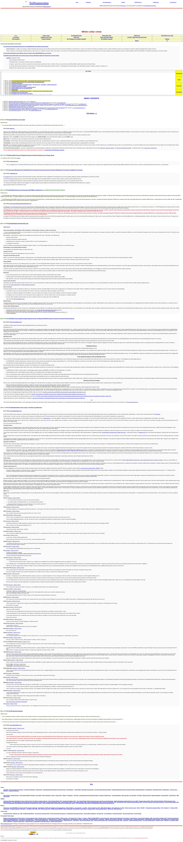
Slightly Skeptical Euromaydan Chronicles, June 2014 (126, 801)
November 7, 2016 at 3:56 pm (17, 660)
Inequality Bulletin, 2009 (66, 802)
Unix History (108, 807)
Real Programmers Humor (76, 819)
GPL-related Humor (93, 819)
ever (18, 565)
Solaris (138, 807)
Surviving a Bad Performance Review (103, 789)
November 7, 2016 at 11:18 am (14, 515)
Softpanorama (39, 3)
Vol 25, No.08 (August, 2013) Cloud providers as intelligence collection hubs (29, 802)
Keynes (53, 795)
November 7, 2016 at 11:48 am (12, 527)
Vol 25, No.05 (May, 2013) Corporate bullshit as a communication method (59, 803)
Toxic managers (16, 39)
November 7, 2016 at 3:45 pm (14, 758)
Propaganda (70, 795)
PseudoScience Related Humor (56, 820)
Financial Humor (133, 818)
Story (4, 184)
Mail (33, 809)
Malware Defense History (101, 809)
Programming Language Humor (27, 819)
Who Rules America (157, 789)
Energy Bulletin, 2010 (121, 802)
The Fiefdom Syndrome (106, 39)
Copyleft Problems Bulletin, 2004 (94, 802)
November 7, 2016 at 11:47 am (12, 550)
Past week (179, 85)
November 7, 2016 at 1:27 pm (24, 641)
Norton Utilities (76, 809)
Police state (76, 37)
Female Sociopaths (46, 39)
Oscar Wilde (38, 795)
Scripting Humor (66, 819)
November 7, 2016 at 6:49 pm (14, 690)
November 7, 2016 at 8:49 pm (13, 546)
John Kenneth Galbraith (25, 795)
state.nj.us (33, 101)
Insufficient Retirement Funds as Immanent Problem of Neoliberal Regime (128, 789)
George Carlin (59, 795)
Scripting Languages (15, 809)
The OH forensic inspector (15, 110)
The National (157, 414)
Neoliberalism (166, 789)
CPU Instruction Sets (45, 809)
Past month (179, 92)
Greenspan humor (53, 819)
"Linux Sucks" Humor (128, 819)
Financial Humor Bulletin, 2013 (115, 820)
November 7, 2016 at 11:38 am (12, 521)
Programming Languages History (153, 807)
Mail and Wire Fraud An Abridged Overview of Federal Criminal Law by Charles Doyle (29, 102)
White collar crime (106, 35)
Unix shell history (116, 807)
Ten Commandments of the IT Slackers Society (36, 818)
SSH (39, 809)
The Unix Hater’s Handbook (90, 813)
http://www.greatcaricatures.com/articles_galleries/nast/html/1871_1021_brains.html (23, 553)
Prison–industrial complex (106, 37)
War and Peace (6, 795)
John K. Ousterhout (92, 807)
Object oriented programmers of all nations (119, 818)
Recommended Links (76, 35)
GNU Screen (110, 809)
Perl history (23, 809)
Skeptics (64, 795)
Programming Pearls (117, 813)
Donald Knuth (41, 807)
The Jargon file (100, 813)
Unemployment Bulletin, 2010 (69, 801)
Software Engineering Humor (135, 820)
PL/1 (162, 807)
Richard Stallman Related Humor (10, 820)
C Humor (60, 819)
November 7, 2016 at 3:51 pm (16, 762)
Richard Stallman (70, 807)
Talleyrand (33, 795)
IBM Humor (166, 820)
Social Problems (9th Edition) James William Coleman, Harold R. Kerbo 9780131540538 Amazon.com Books (27, 53)
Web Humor (85, 819)
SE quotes (76, 795)
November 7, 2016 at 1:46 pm (15, 628)
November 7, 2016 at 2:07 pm (14, 632)
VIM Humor (9, 821)
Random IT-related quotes (105, 795)
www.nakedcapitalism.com (51, 109)
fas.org (18, 158)
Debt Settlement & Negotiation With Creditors (47, 310)
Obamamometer (47, 418)
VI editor (122, 807)
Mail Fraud (137, 35)
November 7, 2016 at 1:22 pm (15, 531)
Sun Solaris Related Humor (149, 820)
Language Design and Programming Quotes (89, 795)
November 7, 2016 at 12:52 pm (16, 623)
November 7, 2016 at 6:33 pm (15, 682)
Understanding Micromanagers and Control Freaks (54, 789)
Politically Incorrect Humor (111, 819)
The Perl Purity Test (104, 818)
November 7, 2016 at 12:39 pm (14, 637)
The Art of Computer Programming (58, 813)
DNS (36, 809)
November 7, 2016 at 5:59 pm (19, 668)
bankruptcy (13, 313)
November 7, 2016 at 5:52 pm (12, 677)
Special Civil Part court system (16, 101)
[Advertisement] (91, 19)
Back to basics (123, 5)
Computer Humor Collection (53, 818)
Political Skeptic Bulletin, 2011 (171, 802)
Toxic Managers (69, 789)
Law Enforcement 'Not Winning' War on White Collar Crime (114, 432)
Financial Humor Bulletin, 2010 (53, 802)
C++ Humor (84, 818)
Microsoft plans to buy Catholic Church (169, 819)
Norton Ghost (83, 809)
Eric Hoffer (139, 795)
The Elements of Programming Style (75, 813)
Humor (137, 40)
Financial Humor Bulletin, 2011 (109, 802)
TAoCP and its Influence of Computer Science (55, 807)
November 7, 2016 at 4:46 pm (12, 597)
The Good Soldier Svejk (128, 813)
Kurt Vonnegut (133, 795)
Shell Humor (76, 820)
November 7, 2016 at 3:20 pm (13, 541)
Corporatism (16, 37)
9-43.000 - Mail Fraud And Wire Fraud (136, 37)
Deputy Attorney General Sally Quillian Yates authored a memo (70, 449)
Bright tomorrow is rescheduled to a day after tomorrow (37, 821)
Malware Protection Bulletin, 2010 (134, 802)
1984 (21, 813)
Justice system (46, 35)
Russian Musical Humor (139, 819)
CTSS (99, 807)
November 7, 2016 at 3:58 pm (15, 589)
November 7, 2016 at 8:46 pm (13, 673)
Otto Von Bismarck (46, 795)
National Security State (46, 37)
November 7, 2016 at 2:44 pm (15, 651)
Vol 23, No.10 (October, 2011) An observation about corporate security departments (94, 801)
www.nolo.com (29, 106)
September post (142, 432)
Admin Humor (22, 820)
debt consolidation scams (19, 298)
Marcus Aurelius (125, 795)
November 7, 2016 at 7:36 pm (11, 703)
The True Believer (108, 813)
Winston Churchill (147, 795)
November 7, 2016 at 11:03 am (13, 511)
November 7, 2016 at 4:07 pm (18, 766)
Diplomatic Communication (88, 789)
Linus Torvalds (78, 807)
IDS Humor (120, 819)
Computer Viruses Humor (18, 821)
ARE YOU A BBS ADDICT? (94, 818)
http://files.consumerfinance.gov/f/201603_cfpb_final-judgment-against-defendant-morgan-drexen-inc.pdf (64, 392)
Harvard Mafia (78, 789)
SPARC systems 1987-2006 (57, 809)
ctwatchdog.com (82, 104)
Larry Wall (84, 807)
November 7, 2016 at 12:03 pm (14, 557)
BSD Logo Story (64, 818)
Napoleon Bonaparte (155, 795)
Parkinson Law (16, 813)
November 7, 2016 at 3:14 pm (18, 728)
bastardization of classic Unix (150, 5)
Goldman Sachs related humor (41, 819)
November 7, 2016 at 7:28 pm (14, 697)
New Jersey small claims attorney (107, 148)
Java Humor (125, 820)
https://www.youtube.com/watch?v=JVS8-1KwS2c (16, 701)
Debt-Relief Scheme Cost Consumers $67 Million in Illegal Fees (23, 105)
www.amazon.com (61, 102)
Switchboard (179, 73)
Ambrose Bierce (164, 795)
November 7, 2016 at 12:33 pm (17, 567)
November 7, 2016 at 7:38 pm (14, 584)
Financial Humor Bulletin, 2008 (79, 802)
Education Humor (160, 820)
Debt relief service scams (167, 35)
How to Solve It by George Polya (42, 813)
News (16, 35)
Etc (167, 40)
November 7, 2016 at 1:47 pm (11, 535)
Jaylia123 (8, 57)
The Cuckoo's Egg (72, 818)
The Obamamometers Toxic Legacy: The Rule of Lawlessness (23, 109)
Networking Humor (68, 820)
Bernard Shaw (173, 795)
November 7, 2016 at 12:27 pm (15, 607)
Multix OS (103, 807)
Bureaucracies (39, 789)
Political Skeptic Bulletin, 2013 (55, 801)
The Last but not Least (6, 823)
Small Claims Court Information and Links (54, 150)
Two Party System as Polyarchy (16, 789)
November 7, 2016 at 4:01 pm (18, 750)
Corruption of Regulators (29, 789)
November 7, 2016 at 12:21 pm (13, 601)
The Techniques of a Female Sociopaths (76, 39)
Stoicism (167, 39)
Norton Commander (67, 809)
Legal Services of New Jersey (150, 148)
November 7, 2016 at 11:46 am (12, 507)
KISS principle (47, 6)
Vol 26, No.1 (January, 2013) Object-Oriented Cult (153, 802)
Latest (178, 79)
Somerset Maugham (116, 795)
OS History (29, 809)
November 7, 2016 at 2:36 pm (13, 573)
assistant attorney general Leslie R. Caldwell (90, 468)
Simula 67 (166, 807)
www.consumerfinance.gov (78, 107)
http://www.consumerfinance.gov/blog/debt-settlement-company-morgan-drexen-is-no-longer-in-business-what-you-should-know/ (58, 398)
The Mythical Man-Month (28, 813)
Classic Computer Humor (56, 821)
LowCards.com (8, 176)
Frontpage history (91, 809)
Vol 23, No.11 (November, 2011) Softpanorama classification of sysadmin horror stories (22, 803)
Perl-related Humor (30, 820)
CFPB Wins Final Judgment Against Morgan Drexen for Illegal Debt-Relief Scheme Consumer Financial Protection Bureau (37, 107)
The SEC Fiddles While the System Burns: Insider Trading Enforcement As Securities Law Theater (142, 460)
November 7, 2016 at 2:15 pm (15, 645)
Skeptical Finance (15, 795)
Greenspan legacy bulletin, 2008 (146, 801)
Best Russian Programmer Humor (152, 819)
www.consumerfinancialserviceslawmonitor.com (76, 105)
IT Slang (79, 818)
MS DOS (143, 807)
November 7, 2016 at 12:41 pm (15, 619)
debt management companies (28, 284)
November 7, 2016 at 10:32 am (13, 497)
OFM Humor (101, 819)
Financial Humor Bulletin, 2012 (101, 820)
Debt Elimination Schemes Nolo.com (17, 106)
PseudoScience (149, 789)
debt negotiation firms (15, 284)
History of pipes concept (130, 807)
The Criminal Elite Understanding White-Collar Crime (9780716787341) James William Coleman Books (25, 46)
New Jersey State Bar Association (124, 148)
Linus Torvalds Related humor (41, 820)
